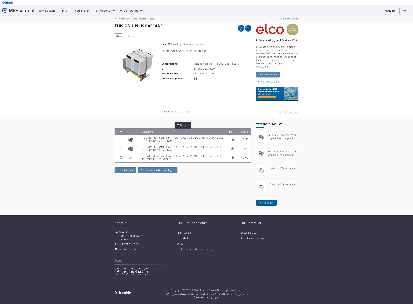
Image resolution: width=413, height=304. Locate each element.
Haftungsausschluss (176, 294)
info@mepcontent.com (131, 249)
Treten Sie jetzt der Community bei (197, 249)
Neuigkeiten (82, 10)
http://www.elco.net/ (203, 73)
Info (64, 10)
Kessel (152, 18)
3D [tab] (132, 36)
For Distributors (128, 10)
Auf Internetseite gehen (268, 81)
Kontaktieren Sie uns (252, 238)
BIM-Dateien (47, 10)
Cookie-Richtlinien (224, 294)
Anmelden (390, 10)
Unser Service (248, 232)
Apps (180, 243)
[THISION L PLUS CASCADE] (136, 63)
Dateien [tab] (184, 125)
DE (404, 10)
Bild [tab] (121, 36)
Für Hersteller (103, 10)
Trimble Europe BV (210, 290)
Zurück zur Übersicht (289, 18)
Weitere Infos (263, 66)
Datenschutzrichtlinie (200, 294)
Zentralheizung (139, 18)
